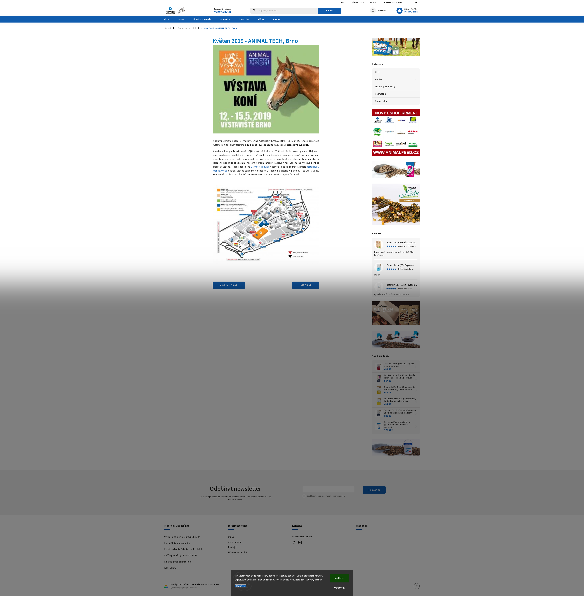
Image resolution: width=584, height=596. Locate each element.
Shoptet (179, 587)
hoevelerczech (300, 542)
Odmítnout (339, 587)
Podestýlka (381, 101)
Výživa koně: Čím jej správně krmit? (182, 537)
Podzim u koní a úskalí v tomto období (183, 549)
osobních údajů (338, 496)
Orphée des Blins (260, 166)
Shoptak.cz (193, 587)
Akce (377, 72)
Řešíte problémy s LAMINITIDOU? (181, 555)
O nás (344, 2)
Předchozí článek (228, 285)
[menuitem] (168, 19)
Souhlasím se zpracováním (326, 496)
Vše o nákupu (358, 2)
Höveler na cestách (393, 2)
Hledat (329, 10)
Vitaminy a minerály (385, 86)
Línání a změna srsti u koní (177, 561)
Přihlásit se (374, 490)
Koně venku (170, 568)
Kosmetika (380, 94)
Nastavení (240, 586)
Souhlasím (339, 578)
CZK (415, 2)
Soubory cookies (314, 579)
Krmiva (378, 79)
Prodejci (374, 2)
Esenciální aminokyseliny (177, 543)
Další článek (305, 285)
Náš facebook (294, 542)
